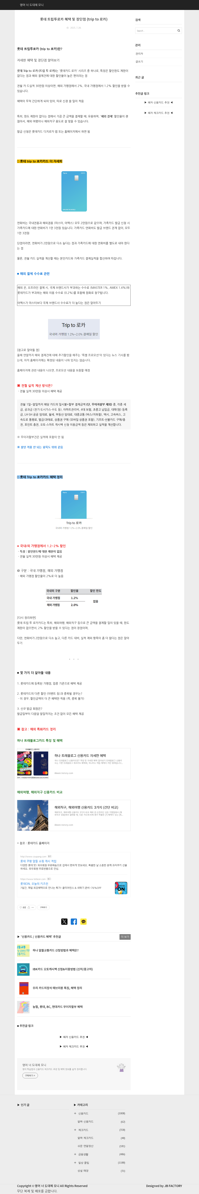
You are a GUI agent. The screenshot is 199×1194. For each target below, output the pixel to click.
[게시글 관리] (33, 907)
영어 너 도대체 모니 (34, 1065)
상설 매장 (101, 1171)
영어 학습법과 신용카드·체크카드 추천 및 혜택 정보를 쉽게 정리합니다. (54, 1069)
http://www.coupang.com (33, 856)
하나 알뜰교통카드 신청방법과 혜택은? (56, 950)
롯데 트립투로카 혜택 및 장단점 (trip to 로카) (74, 19)
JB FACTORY (173, 1186)
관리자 (139, 53)
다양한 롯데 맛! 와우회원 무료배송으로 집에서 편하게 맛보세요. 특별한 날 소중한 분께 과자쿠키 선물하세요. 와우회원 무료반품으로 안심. (73, 867)
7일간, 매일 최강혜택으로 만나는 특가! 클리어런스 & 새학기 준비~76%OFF (60, 887)
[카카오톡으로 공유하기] (83, 922)
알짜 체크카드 (101, 1138)
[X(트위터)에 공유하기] (64, 922)
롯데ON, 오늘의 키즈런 (34, 883)
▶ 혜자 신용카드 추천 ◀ (74, 1037)
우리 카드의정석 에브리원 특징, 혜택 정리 (57, 988)
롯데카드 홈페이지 (39, 843)
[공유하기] (29, 907)
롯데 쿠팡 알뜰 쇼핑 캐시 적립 (38, 861)
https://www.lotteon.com (33, 879)
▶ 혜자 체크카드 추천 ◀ (74, 1046)
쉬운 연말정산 (101, 1146)
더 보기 (125, 936)
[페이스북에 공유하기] (74, 922)
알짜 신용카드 (101, 1121)
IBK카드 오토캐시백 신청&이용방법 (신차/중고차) (63, 969)
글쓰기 (139, 61)
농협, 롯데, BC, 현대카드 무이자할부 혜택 (58, 1007)
